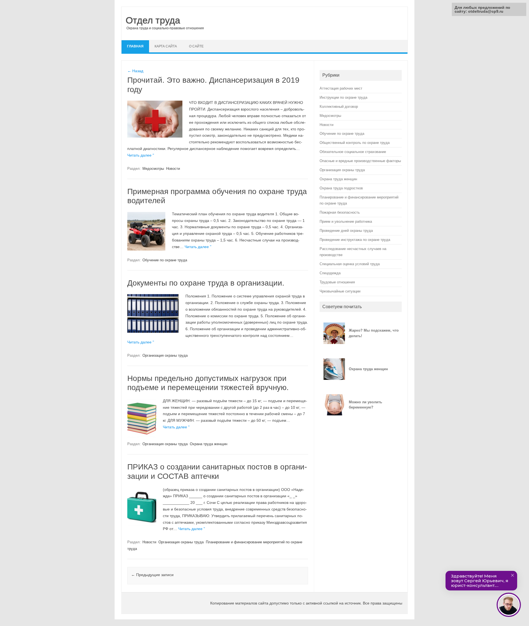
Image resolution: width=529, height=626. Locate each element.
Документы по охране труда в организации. (205, 283)
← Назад (135, 71)
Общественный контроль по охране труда (355, 143)
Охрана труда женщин (208, 444)
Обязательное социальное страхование (353, 152)
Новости (173, 168)
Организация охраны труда (165, 355)
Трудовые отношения (337, 282)
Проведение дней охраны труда (346, 231)
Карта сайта (166, 46)
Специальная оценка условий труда (350, 264)
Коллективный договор (339, 106)
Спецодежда (330, 273)
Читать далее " (140, 155)
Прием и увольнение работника (346, 221)
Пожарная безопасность (340, 212)
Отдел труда (153, 20)
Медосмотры (153, 168)
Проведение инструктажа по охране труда (355, 240)
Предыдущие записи (152, 575)
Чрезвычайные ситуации (340, 291)
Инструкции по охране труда (343, 97)
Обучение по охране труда (164, 260)
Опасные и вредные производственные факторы (360, 161)
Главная (135, 46)
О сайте (196, 46)
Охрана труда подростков (341, 188)
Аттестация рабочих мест (341, 88)
